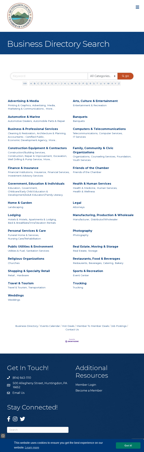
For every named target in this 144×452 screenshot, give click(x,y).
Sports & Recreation (88, 271)
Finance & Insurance (23, 168)
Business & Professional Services (33, 129)
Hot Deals (68, 326)
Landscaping (15, 207)
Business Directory (26, 326)
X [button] (112, 83)
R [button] (90, 83)
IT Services (79, 136)
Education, (14, 188)
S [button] (93, 83)
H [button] (56, 83)
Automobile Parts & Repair (49, 121)
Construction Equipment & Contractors (37, 148)
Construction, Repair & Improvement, (30, 156)
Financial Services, (58, 172)
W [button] (108, 83)
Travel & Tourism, (17, 287)
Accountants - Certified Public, (26, 136)
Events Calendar (50, 326)
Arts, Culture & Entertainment (95, 101)
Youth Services (82, 160)
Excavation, (60, 156)
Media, (51, 105)
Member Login (86, 384)
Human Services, (107, 188)
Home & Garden (20, 202)
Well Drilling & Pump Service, (25, 159)
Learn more (32, 447)
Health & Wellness (84, 191)
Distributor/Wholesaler (104, 219)
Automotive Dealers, (20, 121)
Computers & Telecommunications (99, 129)
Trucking (80, 283)
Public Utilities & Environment (30, 246)
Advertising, (39, 105)
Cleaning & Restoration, (22, 133)
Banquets (80, 116)
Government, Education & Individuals (36, 183)
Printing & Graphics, (19, 105)
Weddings (16, 295)
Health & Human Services (92, 183)
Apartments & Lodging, (42, 219)
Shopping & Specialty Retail (29, 271)
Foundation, (124, 156)
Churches (13, 263)
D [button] (41, 83)
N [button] (76, 83)
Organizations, (81, 156)
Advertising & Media (23, 101)
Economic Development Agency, (28, 140)
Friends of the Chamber (91, 168)
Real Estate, (80, 250)
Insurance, (40, 172)
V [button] (104, 83)
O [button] (79, 83)
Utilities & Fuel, (16, 250)
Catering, (108, 263)
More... (50, 108)
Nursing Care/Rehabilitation (24, 238)
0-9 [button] (25, 83)
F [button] (48, 83)
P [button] (83, 83)
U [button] (101, 83)
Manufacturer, (81, 219)
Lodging (14, 215)
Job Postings (118, 326)
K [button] (65, 83)
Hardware (23, 275)
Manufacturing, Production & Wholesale (103, 215)
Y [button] (115, 83)
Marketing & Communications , (26, 108)
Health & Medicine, (84, 188)
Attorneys (78, 207)
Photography (82, 230)
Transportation (36, 287)
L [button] (68, 83)
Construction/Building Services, (26, 152)
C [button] (38, 83)
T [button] (97, 83)
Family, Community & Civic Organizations (93, 150)
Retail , (12, 275)
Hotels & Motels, (18, 219)
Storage (92, 250)
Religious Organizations (26, 258)
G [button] (52, 83)
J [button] (61, 83)
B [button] (34, 83)
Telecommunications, (85, 133)
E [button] (45, 83)
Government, (29, 188)
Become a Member (89, 390)
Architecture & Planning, (51, 133)
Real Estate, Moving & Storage (95, 246)
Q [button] (87, 83)
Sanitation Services (37, 250)
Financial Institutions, (20, 172)
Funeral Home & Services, (23, 235)
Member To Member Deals (93, 326)
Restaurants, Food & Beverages (96, 258)
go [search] (127, 76)
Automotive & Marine (24, 116)
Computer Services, (110, 133)
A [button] (31, 83)
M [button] (72, 83)
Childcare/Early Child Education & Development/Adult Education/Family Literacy (35, 193)
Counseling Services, (103, 156)
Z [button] (119, 83)
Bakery (119, 263)
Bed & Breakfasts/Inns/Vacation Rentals (32, 222)
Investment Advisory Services (25, 175)
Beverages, (95, 263)
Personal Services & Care (27, 230)
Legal (77, 202)
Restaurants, (80, 263)
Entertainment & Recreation (90, 105)
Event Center (81, 275)
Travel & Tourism (21, 283)
